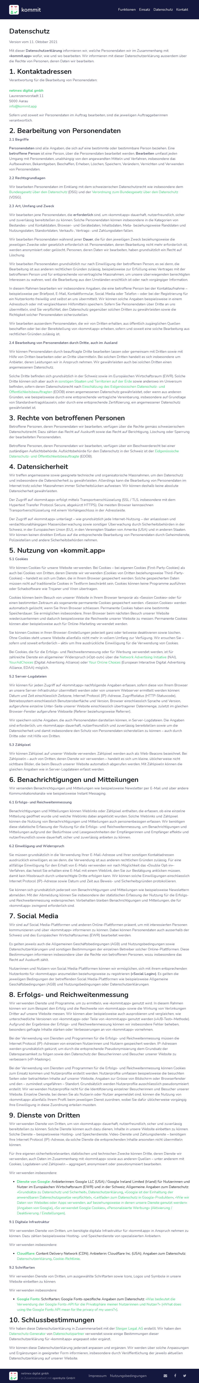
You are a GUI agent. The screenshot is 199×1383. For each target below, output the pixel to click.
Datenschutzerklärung (105, 1192)
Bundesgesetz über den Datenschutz (38, 192)
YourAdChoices (21, 662)
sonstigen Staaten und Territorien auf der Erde (95, 381)
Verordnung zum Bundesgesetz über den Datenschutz (135, 192)
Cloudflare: (26, 1253)
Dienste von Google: (34, 1181)
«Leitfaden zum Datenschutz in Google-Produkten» (133, 1197)
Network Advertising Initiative (143, 657)
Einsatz (144, 9)
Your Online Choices (104, 662)
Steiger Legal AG (129, 1328)
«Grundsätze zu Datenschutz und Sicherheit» (52, 1192)
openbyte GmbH (63, 1378)
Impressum (97, 1375)
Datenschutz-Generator (27, 1333)
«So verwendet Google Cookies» (79, 1208)
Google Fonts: (28, 1299)
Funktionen (127, 9)
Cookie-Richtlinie (66, 1258)
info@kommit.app (23, 106)
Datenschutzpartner (68, 1333)
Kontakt (182, 9)
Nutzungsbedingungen (128, 1375)
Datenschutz (163, 9)
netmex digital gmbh (26, 90)
